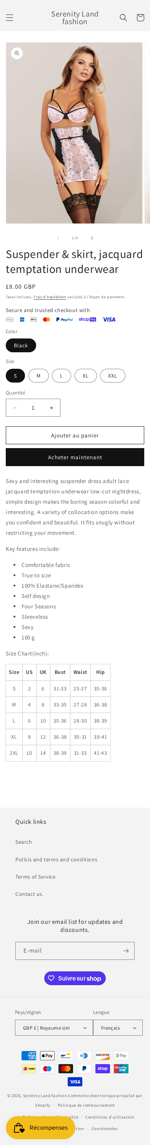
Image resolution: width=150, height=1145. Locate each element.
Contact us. (29, 893)
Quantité (15, 392)
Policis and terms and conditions (56, 859)
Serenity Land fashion (45, 1095)
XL (86, 375)
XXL (112, 375)
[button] (9, 17)
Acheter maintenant (75, 457)
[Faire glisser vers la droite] (91, 238)
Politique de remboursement (86, 1105)
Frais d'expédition (49, 296)
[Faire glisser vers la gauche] (58, 238)
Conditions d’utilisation (110, 1117)
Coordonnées (105, 1128)
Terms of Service (35, 876)
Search (23, 841)
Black (21, 345)
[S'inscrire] (125, 951)
